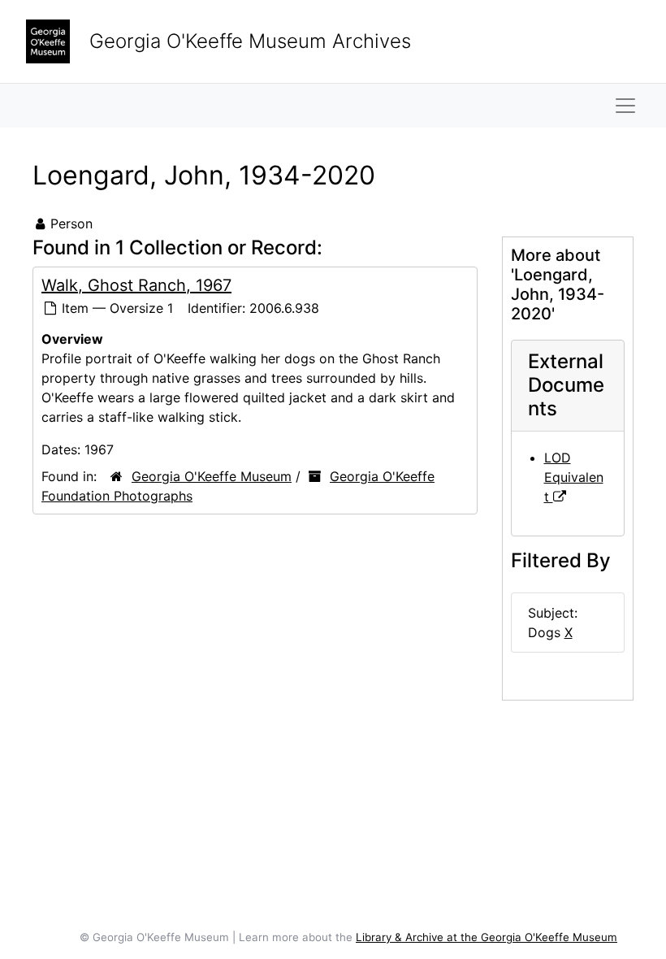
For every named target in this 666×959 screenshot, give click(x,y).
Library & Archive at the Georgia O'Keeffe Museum (486, 937)
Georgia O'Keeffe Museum (212, 476)
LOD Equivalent (573, 477)
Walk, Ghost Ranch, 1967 (136, 285)
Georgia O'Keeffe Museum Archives (250, 41)
